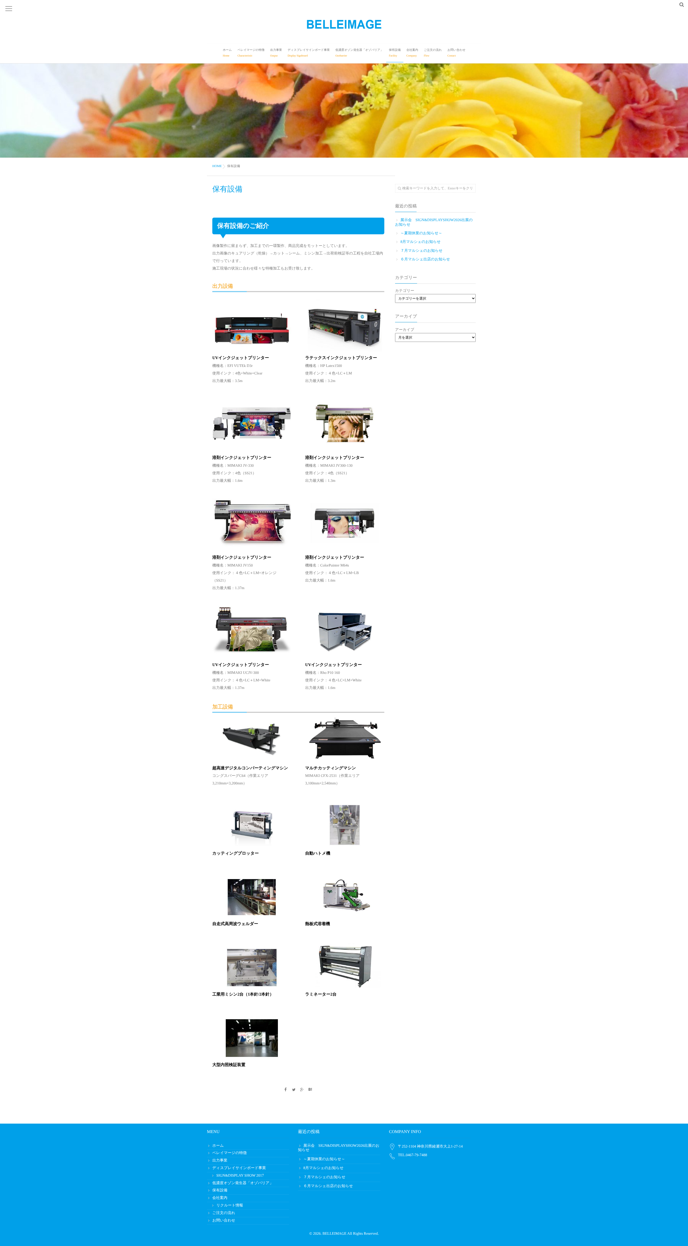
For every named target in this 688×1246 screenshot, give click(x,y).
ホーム (227, 52)
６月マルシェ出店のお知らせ (425, 259)
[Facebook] (285, 1090)
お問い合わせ (456, 52)
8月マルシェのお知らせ (420, 242)
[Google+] (302, 1090)
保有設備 (395, 52)
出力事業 (276, 52)
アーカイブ (404, 330)
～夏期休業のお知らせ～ (421, 233)
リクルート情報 (229, 1205)
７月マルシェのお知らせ (421, 251)
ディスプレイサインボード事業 (309, 52)
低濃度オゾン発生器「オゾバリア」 (359, 52)
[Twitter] (294, 1090)
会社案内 (412, 52)
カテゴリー (404, 291)
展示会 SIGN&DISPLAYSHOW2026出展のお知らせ (434, 222)
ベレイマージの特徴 (251, 52)
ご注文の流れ (433, 52)
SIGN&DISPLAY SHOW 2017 (240, 1176)
